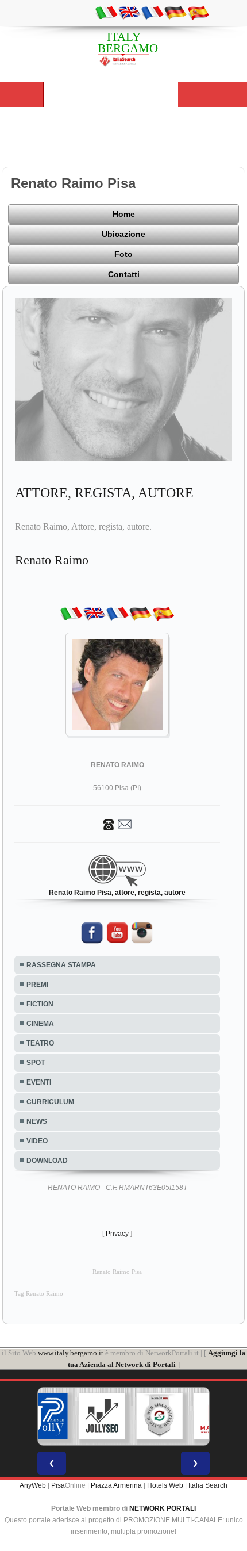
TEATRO (40, 1043)
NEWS (36, 1121)
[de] (175, 12)
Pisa (58, 1485)
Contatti (124, 274)
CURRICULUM (50, 1102)
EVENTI (38, 1082)
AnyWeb (33, 1485)
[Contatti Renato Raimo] (117, 823)
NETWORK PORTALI (162, 1508)
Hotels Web (165, 1485)
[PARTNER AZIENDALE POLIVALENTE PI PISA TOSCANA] (45, 1416)
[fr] (152, 12)
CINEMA (40, 1024)
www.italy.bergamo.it (70, 1353)
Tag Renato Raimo (38, 1293)
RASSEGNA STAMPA (61, 965)
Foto (123, 254)
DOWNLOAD (47, 1160)
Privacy (117, 1234)
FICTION (39, 1004)
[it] (106, 12)
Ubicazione (123, 234)
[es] (198, 12)
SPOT (35, 1063)
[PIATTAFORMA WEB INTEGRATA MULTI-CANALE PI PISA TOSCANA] (160, 1416)
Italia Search (207, 1485)
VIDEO (37, 1141)
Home (124, 214)
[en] (129, 12)
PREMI (37, 985)
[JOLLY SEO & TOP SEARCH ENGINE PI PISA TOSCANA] (102, 1416)
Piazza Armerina (116, 1485)
